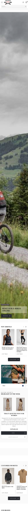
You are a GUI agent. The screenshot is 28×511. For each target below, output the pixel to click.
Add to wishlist (13, 437)
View (13, 433)
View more (13, 359)
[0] (26, 2)
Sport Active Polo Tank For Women (8, 348)
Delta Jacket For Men (7, 487)
